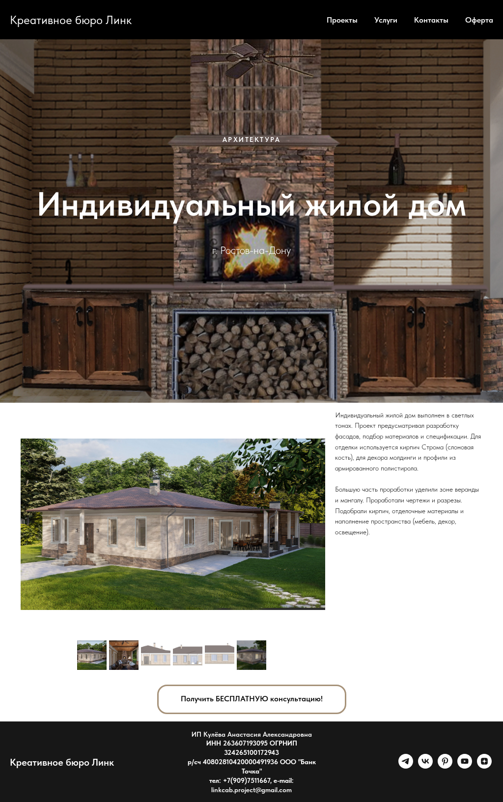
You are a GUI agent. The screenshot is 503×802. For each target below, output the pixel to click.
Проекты (342, 20)
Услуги (385, 20)
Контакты (431, 20)
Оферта (479, 20)
